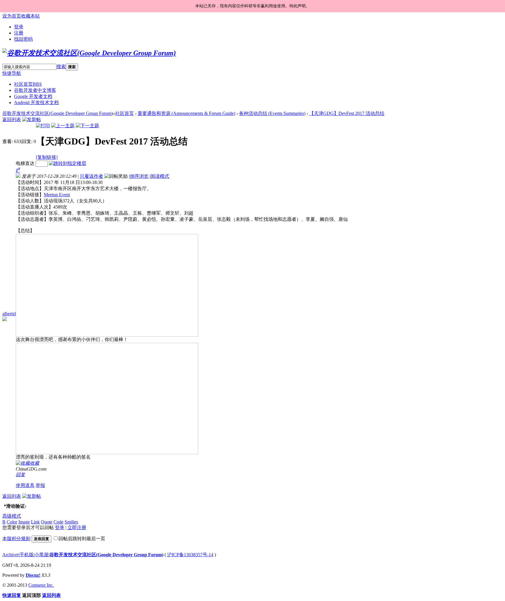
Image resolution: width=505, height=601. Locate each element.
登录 (18, 26)
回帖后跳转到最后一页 (81, 538)
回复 (20, 474)
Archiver (10, 554)
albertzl (9, 313)
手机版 (27, 554)
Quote (46, 521)
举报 (40, 485)
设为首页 (11, 15)
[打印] (43, 125)
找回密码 (23, 39)
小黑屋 (41, 554)
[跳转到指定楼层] (67, 163)
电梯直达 (25, 163)
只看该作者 (91, 176)
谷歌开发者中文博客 (35, 90)
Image (24, 521)
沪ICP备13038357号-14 (190, 554)
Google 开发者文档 (33, 96)
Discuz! (33, 575)
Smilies (71, 521)
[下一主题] (87, 125)
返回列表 (11, 119)
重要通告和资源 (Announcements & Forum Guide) (186, 113)
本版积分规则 (16, 538)
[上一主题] (63, 125)
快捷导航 (11, 73)
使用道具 (25, 485)
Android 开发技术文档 (36, 102)
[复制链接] (47, 157)
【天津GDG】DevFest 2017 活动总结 (346, 113)
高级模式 (11, 516)
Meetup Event (57, 194)
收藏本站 (30, 15)
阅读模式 (160, 176)
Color (12, 521)
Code (58, 521)
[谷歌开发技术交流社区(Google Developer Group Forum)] (89, 53)
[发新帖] (31, 119)
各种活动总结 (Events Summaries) (272, 113)
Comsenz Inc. (41, 585)
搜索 (61, 66)
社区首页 (28, 84)
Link (35, 521)
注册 (18, 32)
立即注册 (77, 527)
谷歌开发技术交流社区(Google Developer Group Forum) (57, 113)
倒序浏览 (139, 176)
